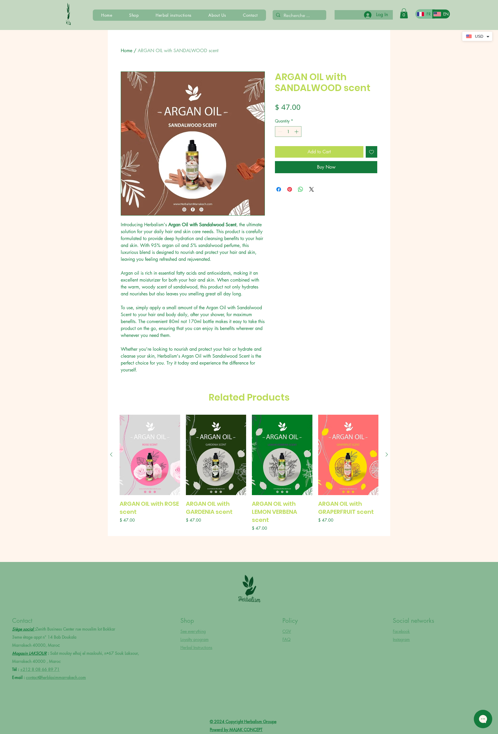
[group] (249, 472)
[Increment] (297, 132)
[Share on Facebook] (278, 189)
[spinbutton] (288, 132)
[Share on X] (311, 189)
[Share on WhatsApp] (300, 189)
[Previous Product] (111, 454)
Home (126, 51)
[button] (404, 13)
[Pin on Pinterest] (289, 189)
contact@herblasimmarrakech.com (56, 677)
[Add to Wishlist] (371, 152)
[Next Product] (386, 454)
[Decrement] (279, 132)
